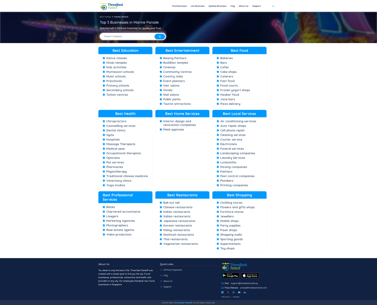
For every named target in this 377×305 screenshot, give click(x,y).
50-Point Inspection (173, 270)
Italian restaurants (177, 216)
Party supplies (230, 225)
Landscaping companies (237, 153)
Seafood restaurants (178, 234)
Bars (223, 62)
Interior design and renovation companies (179, 123)
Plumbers (226, 180)
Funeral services (232, 148)
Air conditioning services (238, 121)
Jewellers (227, 216)
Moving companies (233, 167)
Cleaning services (233, 135)
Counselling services (120, 126)
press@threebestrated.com (253, 287)
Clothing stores (231, 202)
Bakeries (226, 58)
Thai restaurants (175, 239)
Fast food (227, 81)
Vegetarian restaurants (180, 244)
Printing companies (234, 185)
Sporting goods (231, 239)
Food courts (229, 85)
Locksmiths (228, 162)
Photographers (117, 225)
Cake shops (228, 72)
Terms (236, 297)
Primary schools (117, 85)
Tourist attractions (177, 104)
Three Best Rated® (183, 302)
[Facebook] (222, 292)
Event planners (174, 81)
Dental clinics (115, 130)
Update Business (218, 6)
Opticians (113, 158)
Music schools (116, 76)
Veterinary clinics (119, 180)
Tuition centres (117, 94)
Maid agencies (173, 129)
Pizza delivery (230, 104)
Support (256, 6)
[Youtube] (239, 292)
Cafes (224, 67)
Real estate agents (120, 230)
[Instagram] (234, 292)
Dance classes (116, 58)
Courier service (231, 139)
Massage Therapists (120, 144)
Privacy (225, 297)
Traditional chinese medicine (127, 176)
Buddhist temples (175, 62)
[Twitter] (228, 292)
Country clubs (173, 76)
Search (267, 15)
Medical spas (115, 148)
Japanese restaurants (179, 221)
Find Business (179, 6)
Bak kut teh (171, 202)
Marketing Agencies (120, 221)
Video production (119, 234)
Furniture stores (232, 212)
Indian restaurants (176, 212)
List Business (198, 6)
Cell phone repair (232, 130)
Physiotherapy (116, 171)
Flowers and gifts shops (237, 207)
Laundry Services (232, 158)
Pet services (115, 162)
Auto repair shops (233, 126)
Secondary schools (120, 90)
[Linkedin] (245, 292)
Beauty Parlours (174, 58)
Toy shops (227, 248)
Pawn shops (228, 230)
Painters (226, 171)
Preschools (114, 81)
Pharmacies (114, 167)
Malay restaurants (176, 230)
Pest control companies (237, 176)
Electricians (228, 144)
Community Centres (177, 72)
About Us (243, 6)
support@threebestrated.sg (244, 283)
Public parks (172, 99)
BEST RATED (105, 17)
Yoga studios (115, 185)
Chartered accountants (123, 211)
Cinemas (169, 67)
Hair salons (171, 85)
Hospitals (113, 139)
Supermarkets (230, 244)
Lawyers (112, 216)
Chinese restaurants (177, 207)
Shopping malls (231, 234)
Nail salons (171, 94)
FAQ (232, 6)
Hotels (168, 90)
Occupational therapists (123, 153)
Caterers (226, 76)
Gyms (110, 135)
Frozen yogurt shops (235, 90)
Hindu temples (116, 62)
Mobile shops (229, 221)
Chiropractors (116, 121)
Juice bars (227, 99)
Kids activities (116, 67)
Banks (110, 207)
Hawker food (229, 94)
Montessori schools (120, 72)
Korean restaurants (177, 225)
